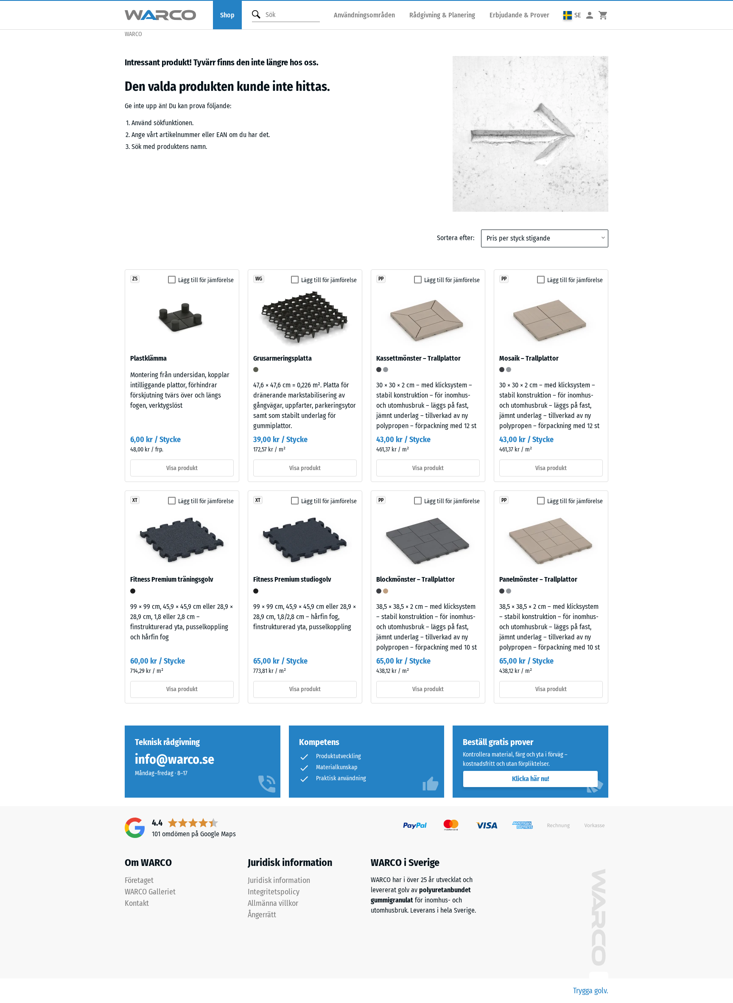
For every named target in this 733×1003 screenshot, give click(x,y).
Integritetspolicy (273, 892)
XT (134, 500)
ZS (134, 279)
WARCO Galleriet (150, 892)
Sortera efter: (455, 238)
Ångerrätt (262, 914)
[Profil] (589, 15)
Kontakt (137, 903)
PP (380, 279)
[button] (572, 15)
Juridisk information (279, 880)
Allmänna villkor (273, 903)
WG (258, 279)
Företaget (139, 880)
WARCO (133, 34)
